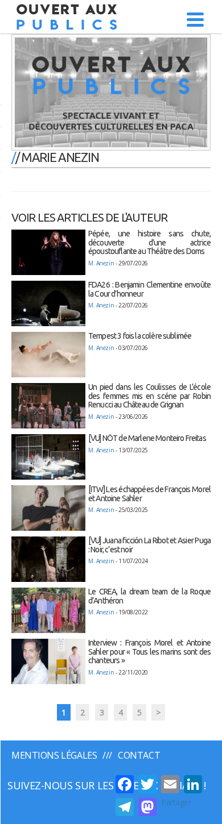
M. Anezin (101, 263)
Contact (139, 755)
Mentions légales (54, 755)
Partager (176, 802)
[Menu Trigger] (195, 18)
